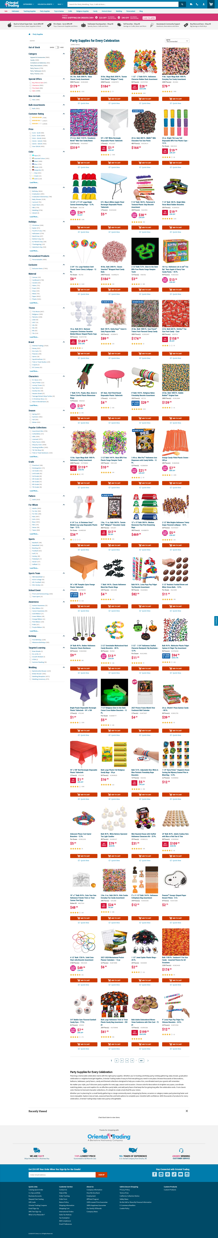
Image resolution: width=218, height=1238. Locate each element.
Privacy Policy (125, 1190)
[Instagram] (187, 1174)
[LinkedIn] (161, 1174)
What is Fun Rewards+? (37, 1215)
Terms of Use (124, 1193)
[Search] (182, 4)
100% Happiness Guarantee (96, 1205)
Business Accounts (35, 1196)
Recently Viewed (38, 1111)
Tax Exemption (64, 1218)
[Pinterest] (167, 1174)
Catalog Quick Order (36, 1190)
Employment (91, 1196)
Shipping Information (66, 1205)
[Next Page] (148, 1061)
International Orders (66, 1211)
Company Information (94, 1190)
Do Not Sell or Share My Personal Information (135, 1202)
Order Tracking (64, 1196)
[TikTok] (174, 1174)
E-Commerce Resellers (127, 1205)
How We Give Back (93, 1193)
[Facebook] (154, 1174)
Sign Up (101, 1175)
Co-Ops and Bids (34, 1193)
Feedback (216, 620)
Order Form (63, 1199)
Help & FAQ (63, 1193)
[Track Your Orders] (191, 4)
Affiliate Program (93, 1199)
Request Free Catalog (36, 1199)
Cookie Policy (124, 1208)
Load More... (34, 182)
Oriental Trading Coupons (38, 1205)
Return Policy (64, 1202)
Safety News (124, 1199)
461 (141, 1060)
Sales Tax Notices (65, 1215)
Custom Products (170, 1190)
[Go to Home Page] (29, 34)
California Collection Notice (129, 1196)
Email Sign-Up (34, 1208)
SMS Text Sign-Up (35, 1211)
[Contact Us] (197, 4)
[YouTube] (180, 1174)
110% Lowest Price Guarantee (97, 1202)
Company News (92, 1211)
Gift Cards (32, 1202)
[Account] (203, 4)
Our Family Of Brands (94, 1208)
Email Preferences (65, 1224)
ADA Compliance (65, 1221)
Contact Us (63, 1190)
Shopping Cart (64, 1208)
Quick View (84, 103)
